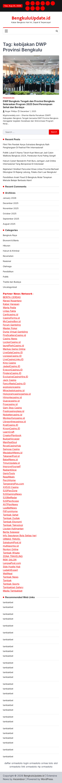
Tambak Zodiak (11, 518)
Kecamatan (8, 256)
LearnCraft (8, 431)
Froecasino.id (10, 404)
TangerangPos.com (13, 483)
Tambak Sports (11, 583)
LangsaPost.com (12, 563)
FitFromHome (10, 511)
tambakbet (8, 602)
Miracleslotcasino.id (14, 390)
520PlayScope (11, 501)
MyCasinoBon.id (12, 321)
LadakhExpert (10, 570)
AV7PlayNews (10, 504)
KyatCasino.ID (10, 425)
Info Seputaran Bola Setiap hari (19, 535)
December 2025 (10, 203)
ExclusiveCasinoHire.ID (15, 376)
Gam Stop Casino (12, 407)
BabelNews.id (10, 459)
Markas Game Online (14, 349)
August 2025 (9, 224)
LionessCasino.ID (12, 355)
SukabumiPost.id (12, 542)
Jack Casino (9, 380)
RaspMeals (9, 476)
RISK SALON (9, 559)
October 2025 (9, 213)
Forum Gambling (12, 324)
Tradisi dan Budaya (12, 282)
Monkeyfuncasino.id (14, 418)
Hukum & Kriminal (11, 251)
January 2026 (9, 198)
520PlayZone (10, 490)
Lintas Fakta (9, 311)
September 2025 (11, 218)
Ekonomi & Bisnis (11, 240)
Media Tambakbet (12, 590)
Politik (6, 276)
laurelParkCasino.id (13, 345)
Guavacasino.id (11, 400)
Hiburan (6, 245)
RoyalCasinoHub (12, 445)
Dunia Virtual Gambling (15, 331)
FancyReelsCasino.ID (14, 383)
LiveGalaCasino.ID (13, 352)
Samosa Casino (11, 449)
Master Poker (10, 328)
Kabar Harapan (11, 304)
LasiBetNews (10, 507)
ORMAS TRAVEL (11, 538)
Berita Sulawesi (11, 532)
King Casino (9, 362)
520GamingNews (12, 494)
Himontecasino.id (12, 397)
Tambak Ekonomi (12, 521)
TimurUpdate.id (11, 463)
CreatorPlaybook (12, 435)
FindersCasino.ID (12, 373)
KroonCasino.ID (11, 428)
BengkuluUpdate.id (31, 18)
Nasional (7, 261)
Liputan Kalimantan (13, 528)
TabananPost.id (11, 456)
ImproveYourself (12, 466)
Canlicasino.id (10, 314)
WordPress (47, 779)
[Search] (57, 31)
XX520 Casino (11, 487)
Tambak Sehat (10, 514)
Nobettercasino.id (12, 414)
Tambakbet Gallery (13, 587)
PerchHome (9, 480)
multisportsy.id (11, 545)
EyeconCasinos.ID (13, 369)
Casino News (10, 338)
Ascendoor (19, 779)
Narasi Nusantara (12, 300)
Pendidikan (8, 98)
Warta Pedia (9, 307)
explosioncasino (11, 387)
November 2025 (10, 208)
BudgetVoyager (11, 438)
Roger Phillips (11, 111)
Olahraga (7, 266)
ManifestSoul (10, 442)
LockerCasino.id (12, 342)
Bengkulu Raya (10, 235)
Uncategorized (10, 287)
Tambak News (10, 576)
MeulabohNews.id (12, 452)
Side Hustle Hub (11, 566)
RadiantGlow (10, 469)
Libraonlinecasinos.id (14, 421)
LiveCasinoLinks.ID (13, 359)
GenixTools (9, 473)
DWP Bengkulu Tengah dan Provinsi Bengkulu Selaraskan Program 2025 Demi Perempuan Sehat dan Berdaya (29, 104)
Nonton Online (10, 549)
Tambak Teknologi (13, 525)
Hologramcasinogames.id (17, 393)
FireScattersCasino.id (14, 335)
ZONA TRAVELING (13, 556)
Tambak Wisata (11, 552)
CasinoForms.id (11, 317)
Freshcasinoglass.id (13, 411)
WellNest (7, 573)
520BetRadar (10, 497)
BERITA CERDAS (12, 297)
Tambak (7, 580)
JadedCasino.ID (11, 366)
